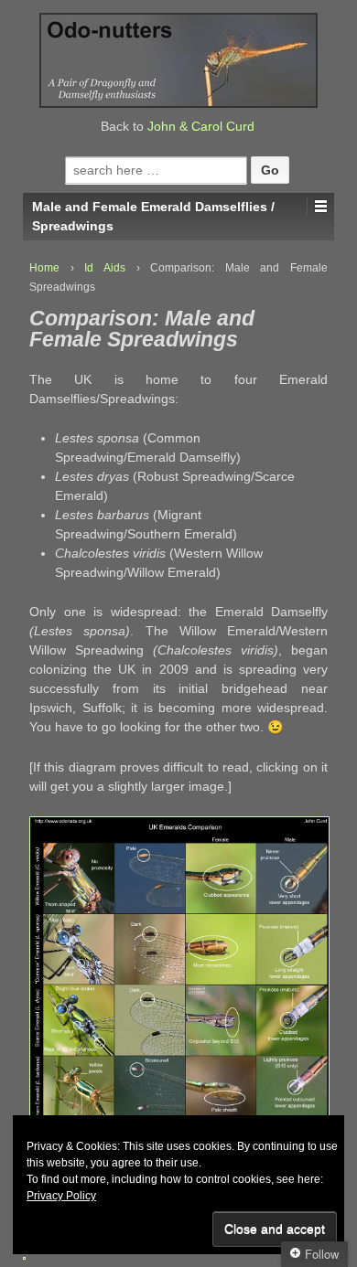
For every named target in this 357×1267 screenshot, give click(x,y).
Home (44, 267)
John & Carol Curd (200, 126)
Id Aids (104, 267)
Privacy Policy (61, 1195)
